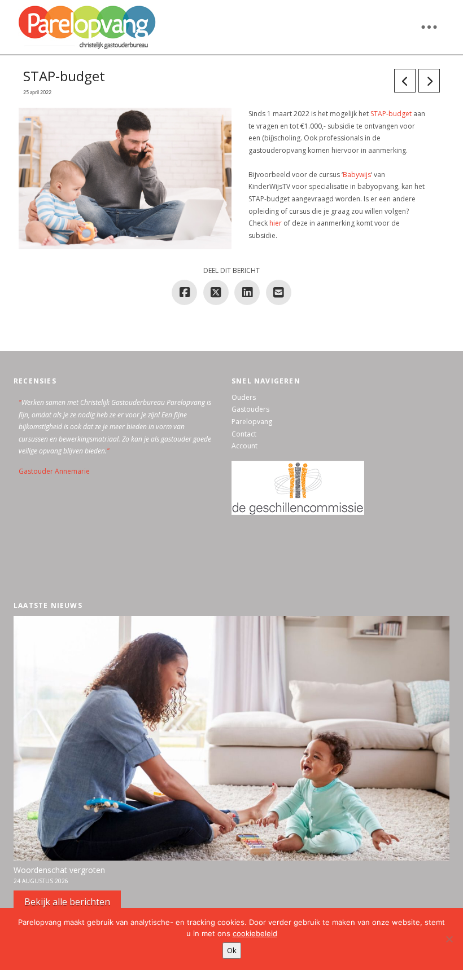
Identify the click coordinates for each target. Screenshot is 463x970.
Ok (232, 950)
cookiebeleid (255, 933)
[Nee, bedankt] (449, 939)
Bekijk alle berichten (67, 902)
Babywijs (357, 174)
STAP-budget (391, 113)
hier (275, 223)
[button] (429, 27)
